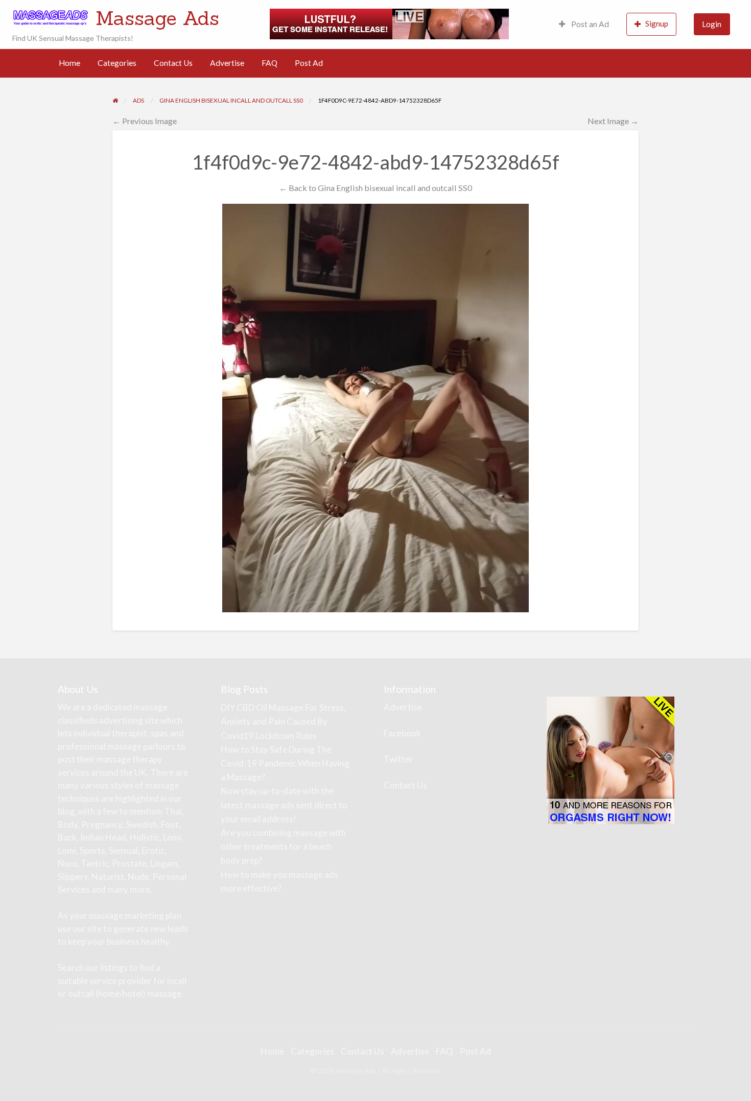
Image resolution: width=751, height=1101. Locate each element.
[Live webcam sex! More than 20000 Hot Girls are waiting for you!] (389, 23)
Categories (117, 62)
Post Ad (309, 62)
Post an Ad (589, 24)
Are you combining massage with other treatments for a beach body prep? (283, 846)
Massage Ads (157, 18)
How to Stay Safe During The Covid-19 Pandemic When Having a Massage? (285, 763)
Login (711, 24)
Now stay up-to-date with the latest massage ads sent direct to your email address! (284, 804)
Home (69, 62)
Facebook (402, 733)
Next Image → (613, 121)
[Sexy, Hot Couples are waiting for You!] (610, 759)
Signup (656, 23)
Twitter (398, 759)
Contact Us (173, 62)
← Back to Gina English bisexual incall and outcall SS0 (375, 188)
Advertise (227, 62)
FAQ (269, 62)
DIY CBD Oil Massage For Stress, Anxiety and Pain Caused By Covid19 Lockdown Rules (283, 721)
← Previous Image (144, 121)
